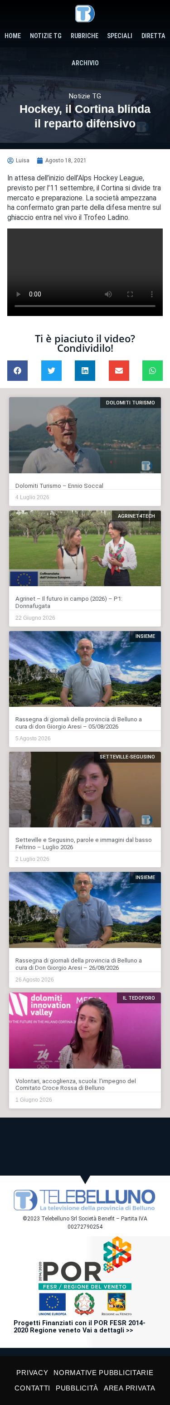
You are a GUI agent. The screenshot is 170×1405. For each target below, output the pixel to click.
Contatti (32, 1388)
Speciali (119, 36)
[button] (17, 370)
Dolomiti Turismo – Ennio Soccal (59, 485)
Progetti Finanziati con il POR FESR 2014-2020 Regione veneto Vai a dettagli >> (80, 1326)
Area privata (129, 1388)
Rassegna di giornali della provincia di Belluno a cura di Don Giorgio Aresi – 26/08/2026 (78, 964)
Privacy (32, 1372)
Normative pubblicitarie (103, 1372)
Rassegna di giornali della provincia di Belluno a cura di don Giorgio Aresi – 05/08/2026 (78, 723)
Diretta (153, 36)
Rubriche (84, 36)
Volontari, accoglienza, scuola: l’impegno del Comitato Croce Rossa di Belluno (75, 1085)
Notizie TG (46, 36)
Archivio (85, 63)
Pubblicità (77, 1388)
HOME (13, 36)
